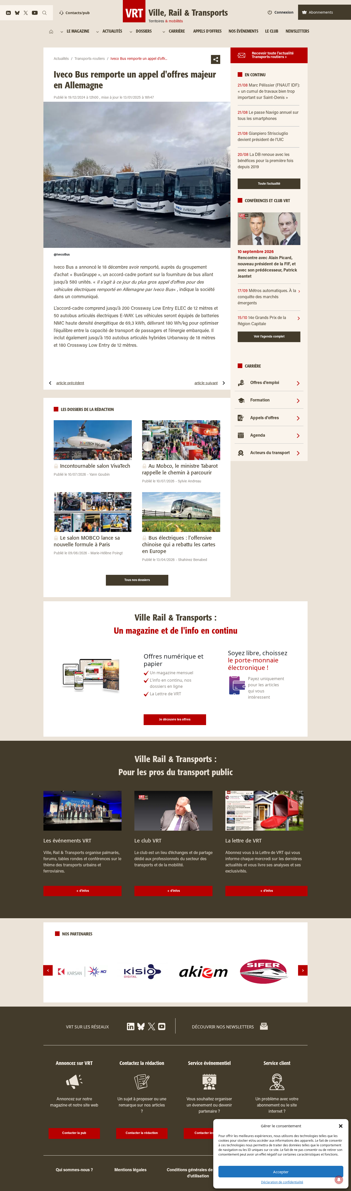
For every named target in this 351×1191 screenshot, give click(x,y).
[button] (340, 1125)
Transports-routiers (90, 59)
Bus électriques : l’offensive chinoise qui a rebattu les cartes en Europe (178, 545)
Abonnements (321, 12)
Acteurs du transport (270, 453)
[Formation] (298, 400)
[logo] (82, 971)
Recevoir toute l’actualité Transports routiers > (273, 55)
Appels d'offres (264, 418)
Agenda (257, 436)
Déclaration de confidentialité (282, 1182)
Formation (260, 400)
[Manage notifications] (339, 1180)
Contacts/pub (78, 12)
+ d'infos (82, 891)
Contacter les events (209, 1133)
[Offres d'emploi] (298, 383)
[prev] (48, 970)
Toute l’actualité (269, 183)
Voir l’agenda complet (269, 336)
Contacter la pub (74, 1133)
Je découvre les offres (174, 719)
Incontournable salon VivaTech (95, 466)
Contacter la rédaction (142, 1133)
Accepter (281, 1171)
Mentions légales (130, 1170)
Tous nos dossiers (137, 580)
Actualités (61, 59)
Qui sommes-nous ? (74, 1170)
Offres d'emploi (264, 383)
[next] (303, 970)
